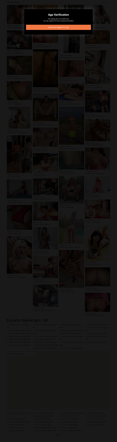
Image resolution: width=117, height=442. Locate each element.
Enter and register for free (58, 27)
